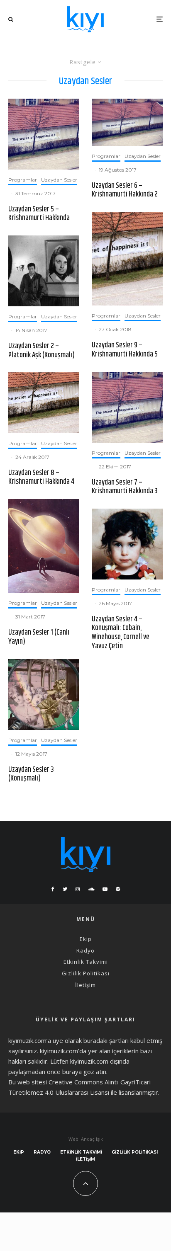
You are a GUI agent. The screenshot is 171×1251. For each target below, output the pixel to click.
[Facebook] (53, 889)
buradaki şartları (106, 1040)
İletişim (85, 985)
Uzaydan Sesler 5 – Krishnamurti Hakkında (39, 214)
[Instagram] (77, 889)
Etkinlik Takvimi (86, 961)
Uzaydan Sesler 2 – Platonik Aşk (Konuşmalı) (41, 351)
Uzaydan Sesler (59, 180)
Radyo (85, 950)
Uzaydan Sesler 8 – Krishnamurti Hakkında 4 (41, 478)
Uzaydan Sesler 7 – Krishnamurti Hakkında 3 (125, 487)
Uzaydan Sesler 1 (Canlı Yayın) (38, 637)
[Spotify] (118, 889)
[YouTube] (105, 889)
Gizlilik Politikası (86, 973)
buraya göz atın (84, 1071)
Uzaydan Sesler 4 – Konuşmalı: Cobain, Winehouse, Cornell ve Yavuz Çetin (120, 633)
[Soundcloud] (91, 889)
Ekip (86, 939)
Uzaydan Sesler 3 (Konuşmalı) (31, 774)
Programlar (22, 180)
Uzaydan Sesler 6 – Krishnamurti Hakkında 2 (125, 190)
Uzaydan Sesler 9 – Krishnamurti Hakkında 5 (125, 350)
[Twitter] (65, 889)
